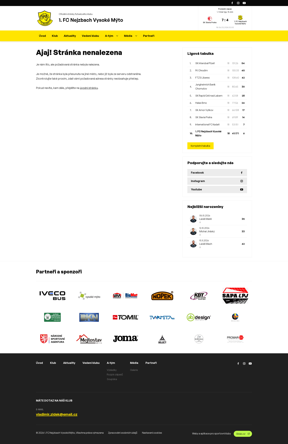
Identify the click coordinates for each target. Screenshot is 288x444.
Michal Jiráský (207, 231)
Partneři (148, 35)
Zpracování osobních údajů (122, 432)
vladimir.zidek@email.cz (56, 414)
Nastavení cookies (152, 432)
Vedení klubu (90, 35)
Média (128, 35)
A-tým (109, 35)
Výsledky (112, 369)
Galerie (134, 369)
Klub (55, 35)
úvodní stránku (89, 87)
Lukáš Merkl (205, 218)
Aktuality (70, 35)
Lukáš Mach (205, 243)
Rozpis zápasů (115, 374)
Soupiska (112, 379)
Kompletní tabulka (200, 145)
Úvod (42, 35)
